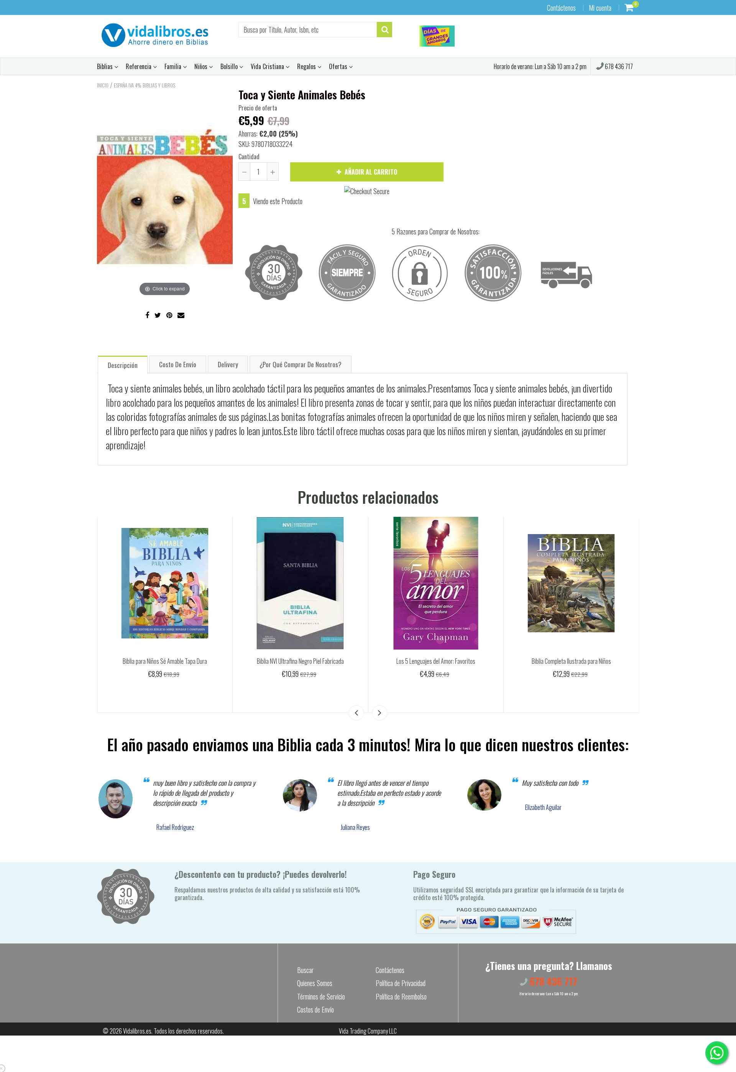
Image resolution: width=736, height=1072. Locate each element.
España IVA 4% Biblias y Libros (144, 85)
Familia (173, 66)
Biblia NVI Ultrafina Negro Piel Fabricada (435, 661)
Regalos (307, 66)
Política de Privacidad (401, 983)
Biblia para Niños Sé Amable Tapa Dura (300, 661)
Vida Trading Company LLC (368, 1031)
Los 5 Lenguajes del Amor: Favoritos (571, 661)
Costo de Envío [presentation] (177, 364)
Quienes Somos (314, 983)
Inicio (102, 85)
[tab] (122, 364)
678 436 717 (618, 66)
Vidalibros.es (137, 1031)
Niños (201, 66)
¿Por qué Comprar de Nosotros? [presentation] (301, 364)
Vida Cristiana (268, 66)
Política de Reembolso (401, 996)
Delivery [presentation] (228, 364)
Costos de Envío (315, 1009)
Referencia (139, 66)
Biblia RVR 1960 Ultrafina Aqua (165, 661)
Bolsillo (229, 66)
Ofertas (339, 66)
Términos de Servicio (321, 996)
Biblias (105, 66)
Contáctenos (561, 8)
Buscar (305, 970)
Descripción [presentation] (123, 365)
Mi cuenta (600, 8)
